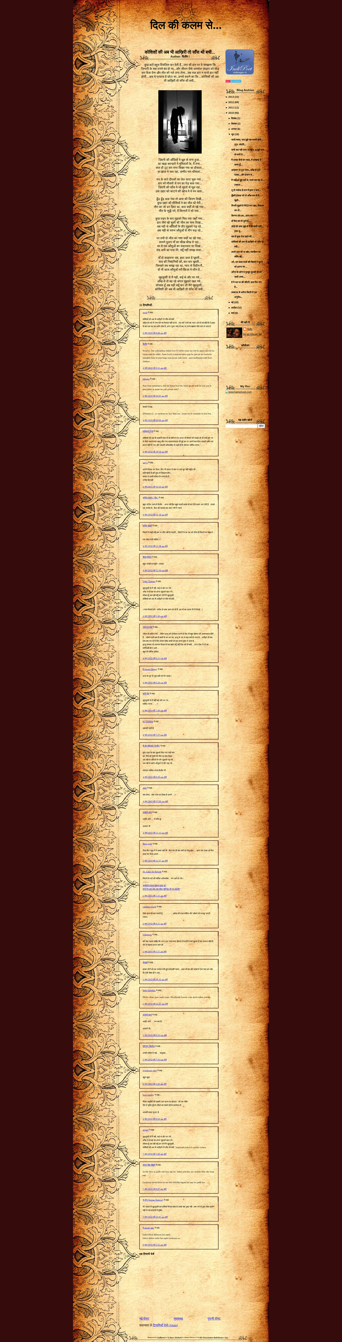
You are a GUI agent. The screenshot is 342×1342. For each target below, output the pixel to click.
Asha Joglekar (149, 990)
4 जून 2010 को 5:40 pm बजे (155, 616)
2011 (231, 107)
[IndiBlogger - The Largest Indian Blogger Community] (239, 74)
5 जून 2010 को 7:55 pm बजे (155, 1059)
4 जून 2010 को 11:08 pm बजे (155, 801)
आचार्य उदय (147, 812)
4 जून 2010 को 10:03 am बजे (155, 396)
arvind (146, 1130)
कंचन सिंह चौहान (149, 1165)
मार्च (232, 313)
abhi (145, 788)
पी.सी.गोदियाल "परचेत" (151, 746)
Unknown (147, 934)
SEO (201, 1337)
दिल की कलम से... (186, 25)
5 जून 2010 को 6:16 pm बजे (155, 1035)
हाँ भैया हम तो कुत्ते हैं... (240, 221)
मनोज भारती (147, 525)
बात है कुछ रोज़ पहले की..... (243, 236)
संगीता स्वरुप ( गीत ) (150, 497)
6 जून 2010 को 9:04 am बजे (154, 1119)
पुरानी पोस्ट (214, 1318)
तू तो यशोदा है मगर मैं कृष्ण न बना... (246, 190)
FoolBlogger (161, 1337)
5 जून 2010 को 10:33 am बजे (155, 979)
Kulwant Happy (150, 669)
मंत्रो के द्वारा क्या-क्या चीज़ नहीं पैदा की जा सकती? (161, 889)
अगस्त (234, 129)
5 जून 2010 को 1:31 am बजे (154, 896)
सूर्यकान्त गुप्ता (148, 431)
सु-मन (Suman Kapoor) (153, 1200)
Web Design (178, 1337)
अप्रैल (234, 307)
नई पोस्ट (144, 1318)
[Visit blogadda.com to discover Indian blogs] (233, 82)
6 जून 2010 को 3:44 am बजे (154, 1084)
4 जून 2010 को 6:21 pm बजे (155, 658)
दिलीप (145, 344)
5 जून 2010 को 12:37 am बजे (155, 861)
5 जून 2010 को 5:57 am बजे (154, 951)
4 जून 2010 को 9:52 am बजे (154, 368)
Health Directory (219, 1337)
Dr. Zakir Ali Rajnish (152, 871)
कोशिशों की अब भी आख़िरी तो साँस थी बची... (180, 52)
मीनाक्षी (145, 962)
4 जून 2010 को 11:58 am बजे (155, 546)
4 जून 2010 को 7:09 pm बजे (155, 710)
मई (232, 302)
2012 (231, 102)
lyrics (226, 1337)
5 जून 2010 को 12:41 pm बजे (155, 1004)
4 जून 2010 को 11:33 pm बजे (155, 833)
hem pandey (148, 1095)
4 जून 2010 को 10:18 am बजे (155, 452)
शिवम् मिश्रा (147, 557)
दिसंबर (234, 118)
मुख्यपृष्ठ (178, 1318)
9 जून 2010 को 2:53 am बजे (154, 1245)
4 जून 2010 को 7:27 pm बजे (155, 735)
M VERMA (148, 721)
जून (232, 134)
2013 (231, 97)
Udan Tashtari (149, 581)
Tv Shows (171, 1337)
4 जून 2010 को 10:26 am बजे (155, 487)
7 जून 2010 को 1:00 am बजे (154, 1154)
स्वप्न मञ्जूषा (148, 627)
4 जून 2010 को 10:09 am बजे (155, 420)
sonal (145, 312)
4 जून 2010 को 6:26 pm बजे (155, 682)
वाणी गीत (146, 693)
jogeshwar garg (150, 1070)
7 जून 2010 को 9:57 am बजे (154, 1189)
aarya (145, 462)
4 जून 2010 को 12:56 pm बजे (155, 570)
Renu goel (147, 844)
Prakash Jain (148, 1228)
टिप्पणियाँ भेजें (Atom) (165, 1325)
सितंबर (234, 123)
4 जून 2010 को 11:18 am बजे (155, 514)
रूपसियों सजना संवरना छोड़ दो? (154, 885)
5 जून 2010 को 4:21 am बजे (154, 924)
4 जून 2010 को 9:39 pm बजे (155, 777)
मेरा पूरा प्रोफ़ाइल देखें (252, 334)
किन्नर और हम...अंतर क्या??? (244, 215)
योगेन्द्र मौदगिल (149, 1046)
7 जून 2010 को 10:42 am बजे (155, 1217)
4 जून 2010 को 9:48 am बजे (154, 333)
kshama (146, 379)
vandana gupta (149, 906)
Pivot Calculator (208, 1337)
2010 (231, 113)
